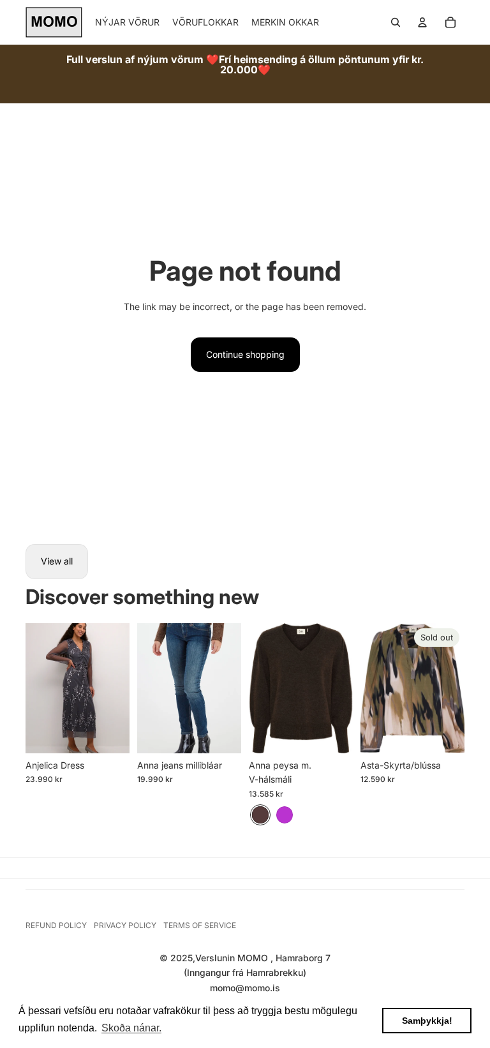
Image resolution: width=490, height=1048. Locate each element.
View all (57, 561)
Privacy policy (125, 925)
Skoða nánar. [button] (131, 1027)
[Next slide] (120, 688)
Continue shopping (245, 354)
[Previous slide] (35, 688)
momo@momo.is (245, 987)
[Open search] (396, 22)
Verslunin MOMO (233, 957)
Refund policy (56, 925)
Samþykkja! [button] (427, 1020)
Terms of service (199, 925)
